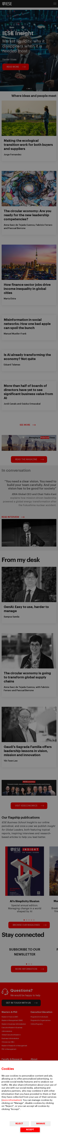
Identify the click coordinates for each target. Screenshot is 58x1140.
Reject (19, 1124)
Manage (40, 1124)
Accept (30, 1130)
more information (11, 1100)
